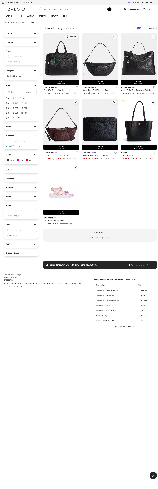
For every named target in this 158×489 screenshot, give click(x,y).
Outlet (16, 287)
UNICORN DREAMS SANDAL (106, 321)
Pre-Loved (24, 287)
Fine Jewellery (76, 283)
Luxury (30, 16)
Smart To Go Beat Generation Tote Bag (109, 301)
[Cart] (150, 9)
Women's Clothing (55, 283)
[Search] (109, 9)
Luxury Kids (22, 22)
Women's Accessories (24, 283)
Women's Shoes (40, 283)
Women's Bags (9, 283)
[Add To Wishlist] (77, 87)
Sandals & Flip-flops (100, 238)
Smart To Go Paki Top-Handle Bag (107, 291)
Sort (150, 28)
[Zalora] (17, 9)
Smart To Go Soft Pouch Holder (106, 311)
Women (9, 16)
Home (4, 22)
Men (20, 16)
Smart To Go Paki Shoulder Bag (106, 296)
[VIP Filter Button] (139, 28)
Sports (42, 16)
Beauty (54, 16)
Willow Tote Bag (101, 316)
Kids (65, 16)
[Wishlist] (144, 9)
